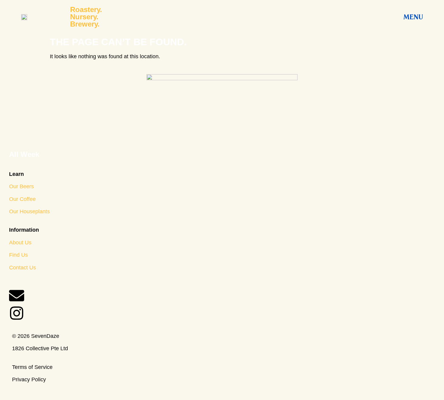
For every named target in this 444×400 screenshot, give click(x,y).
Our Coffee (22, 199)
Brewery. (85, 24)
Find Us (18, 255)
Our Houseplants (29, 211)
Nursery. (84, 17)
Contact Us (22, 268)
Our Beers (21, 186)
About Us (20, 243)
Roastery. (86, 9)
